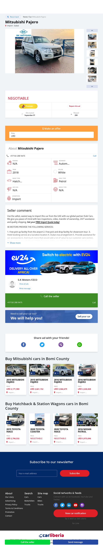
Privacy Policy (11, 504)
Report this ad (74, 106)
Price (13, 133)
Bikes (40, 500)
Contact (8, 515)
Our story (9, 497)
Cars (26, 497)
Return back (14, 17)
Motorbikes (29, 500)
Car (30, 17)
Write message (25, 288)
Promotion (9, 512)
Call (94, 156)
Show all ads (24, 284)
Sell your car (84, 316)
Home (25, 17)
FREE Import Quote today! (48, 222)
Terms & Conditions (14, 508)
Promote (29, 106)
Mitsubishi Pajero (39, 17)
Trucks (27, 504)
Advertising (10, 500)
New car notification (75, 513)
